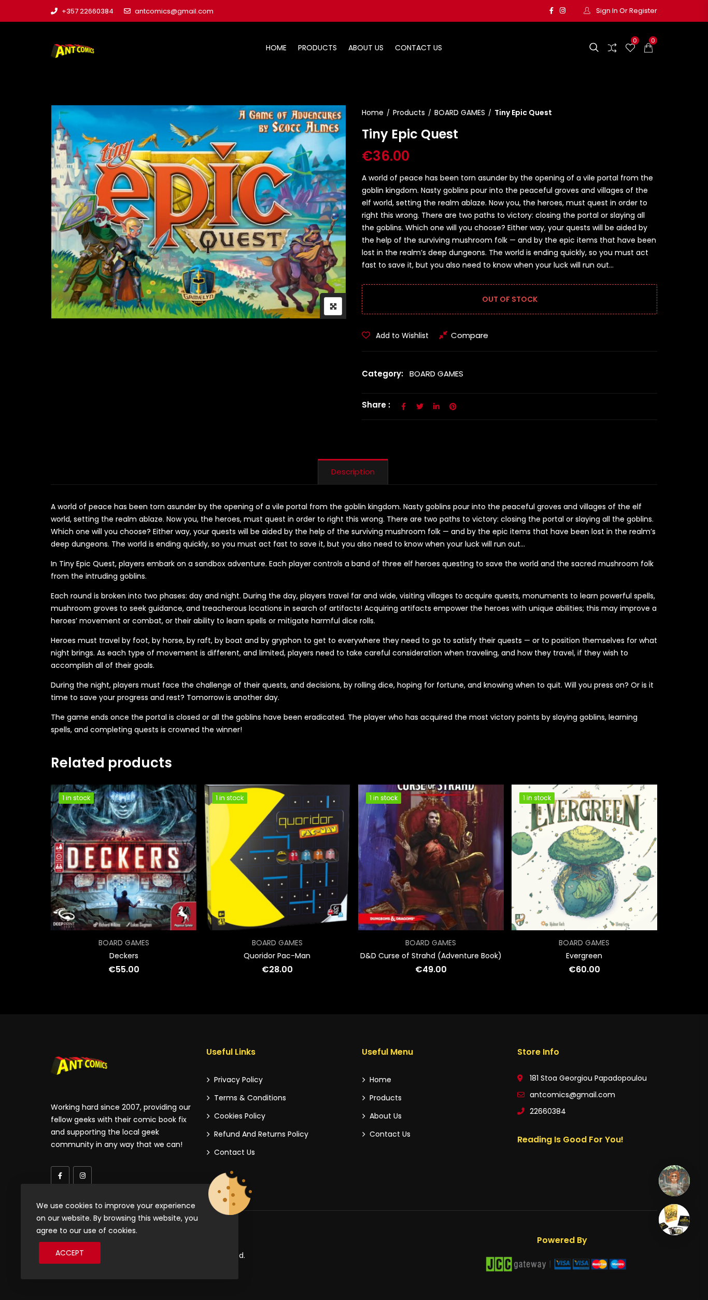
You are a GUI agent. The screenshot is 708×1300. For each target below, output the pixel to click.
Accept (69, 1253)
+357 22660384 (88, 11)
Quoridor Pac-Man (277, 955)
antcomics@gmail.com (174, 11)
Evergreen (584, 955)
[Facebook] (60, 1175)
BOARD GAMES (459, 112)
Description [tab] (353, 471)
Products (317, 48)
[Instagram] (82, 1175)
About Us (366, 48)
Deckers (123, 955)
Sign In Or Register (625, 11)
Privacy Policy (238, 1079)
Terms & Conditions (250, 1098)
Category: (382, 373)
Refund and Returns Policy (261, 1134)
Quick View (73, 900)
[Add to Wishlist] (73, 843)
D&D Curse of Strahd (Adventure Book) (431, 955)
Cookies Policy (239, 1116)
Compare (469, 335)
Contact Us (418, 48)
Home (276, 48)
